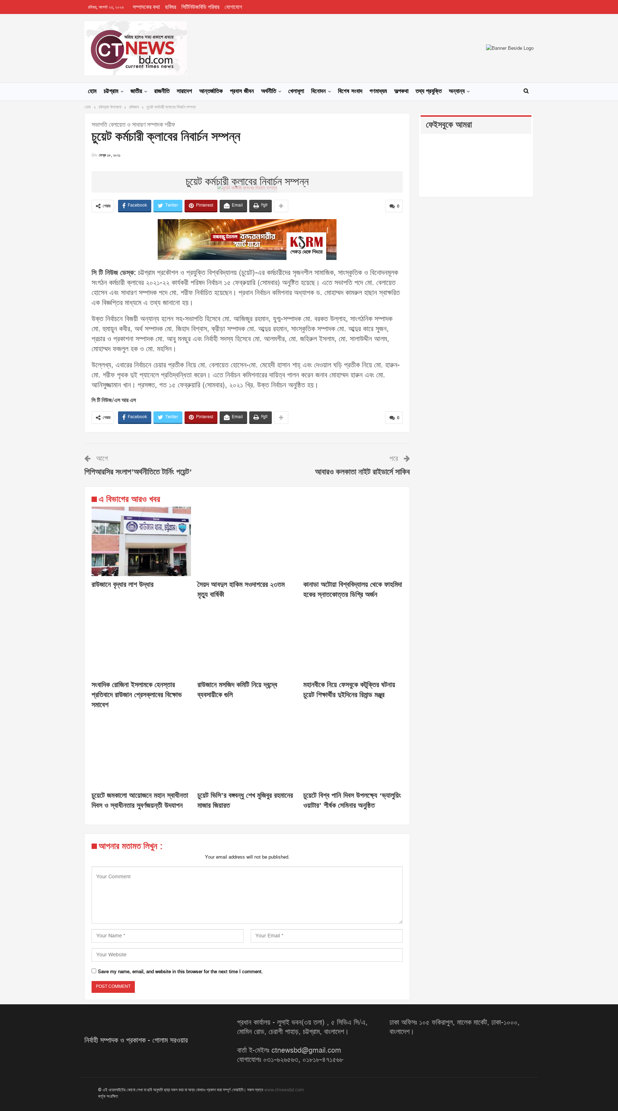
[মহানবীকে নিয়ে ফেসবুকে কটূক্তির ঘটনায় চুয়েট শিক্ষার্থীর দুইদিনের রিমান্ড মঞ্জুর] (353, 642)
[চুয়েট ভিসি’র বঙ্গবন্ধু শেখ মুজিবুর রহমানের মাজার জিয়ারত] (247, 752)
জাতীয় (136, 91)
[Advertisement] (247, 170)
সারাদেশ (184, 91)
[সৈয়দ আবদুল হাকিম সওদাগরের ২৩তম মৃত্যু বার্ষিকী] (247, 541)
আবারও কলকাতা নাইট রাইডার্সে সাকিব (362, 472)
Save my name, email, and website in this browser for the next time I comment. (180, 971)
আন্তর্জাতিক (211, 91)
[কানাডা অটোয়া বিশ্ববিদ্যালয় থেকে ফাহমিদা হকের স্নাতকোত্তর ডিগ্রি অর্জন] (353, 541)
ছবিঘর (170, 7)
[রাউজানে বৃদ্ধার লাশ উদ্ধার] (141, 541)
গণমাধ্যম (378, 91)
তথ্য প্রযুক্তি (429, 91)
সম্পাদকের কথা (146, 7)
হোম (92, 91)
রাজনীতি (162, 91)
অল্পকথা (401, 91)
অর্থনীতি (268, 91)
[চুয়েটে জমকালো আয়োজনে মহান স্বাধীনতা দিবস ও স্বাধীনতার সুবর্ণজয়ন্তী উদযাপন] (141, 752)
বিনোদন (318, 91)
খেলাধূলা (296, 91)
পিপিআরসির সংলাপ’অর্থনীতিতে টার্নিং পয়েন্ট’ (138, 472)
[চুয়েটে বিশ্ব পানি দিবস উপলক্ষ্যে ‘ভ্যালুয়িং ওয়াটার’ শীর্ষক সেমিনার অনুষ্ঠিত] (353, 752)
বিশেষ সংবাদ (350, 91)
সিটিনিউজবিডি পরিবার (200, 7)
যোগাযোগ (233, 7)
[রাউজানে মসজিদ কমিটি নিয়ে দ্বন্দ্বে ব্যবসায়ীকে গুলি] (247, 642)
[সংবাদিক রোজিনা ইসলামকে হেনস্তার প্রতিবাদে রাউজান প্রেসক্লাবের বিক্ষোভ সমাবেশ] (141, 642)
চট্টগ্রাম (111, 91)
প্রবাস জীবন (242, 91)
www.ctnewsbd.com (284, 1089)
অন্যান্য (457, 91)
